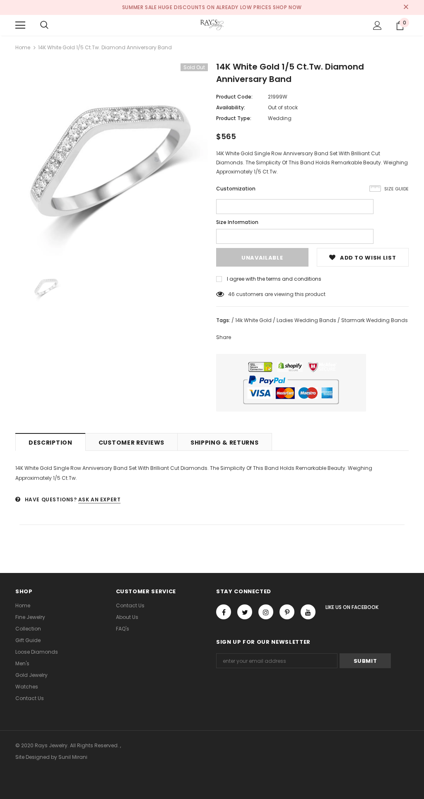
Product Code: (234, 96)
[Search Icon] (44, 25)
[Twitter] (244, 611)
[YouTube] (308, 611)
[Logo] (212, 24)
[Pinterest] (286, 611)
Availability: (230, 107)
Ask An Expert (99, 499)
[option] (111, 159)
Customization (235, 188)
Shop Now (287, 7)
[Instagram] (265, 611)
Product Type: (233, 118)
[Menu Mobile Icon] (20, 25)
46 (231, 294)
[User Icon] (377, 25)
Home (22, 47)
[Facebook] (223, 611)
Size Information (237, 222)
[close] (406, 7)
